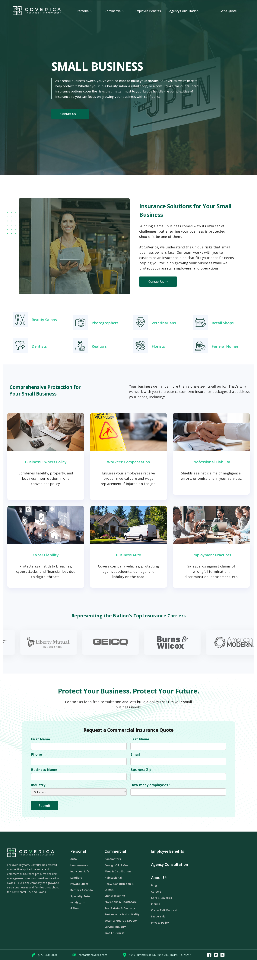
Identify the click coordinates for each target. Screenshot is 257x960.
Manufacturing (114, 895)
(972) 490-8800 (47, 955)
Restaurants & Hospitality (122, 914)
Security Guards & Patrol (121, 920)
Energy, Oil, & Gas (116, 865)
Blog (154, 885)
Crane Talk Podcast (164, 910)
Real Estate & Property (119, 908)
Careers (156, 891)
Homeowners (79, 865)
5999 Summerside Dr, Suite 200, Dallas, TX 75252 (160, 955)
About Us (159, 877)
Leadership (158, 916)
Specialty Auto (80, 896)
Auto (73, 859)
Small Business (114, 933)
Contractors (112, 859)
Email (135, 754)
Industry (38, 785)
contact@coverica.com (93, 955)
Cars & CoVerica (161, 898)
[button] (84, 11)
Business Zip (140, 769)
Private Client (79, 884)
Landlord (76, 877)
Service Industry (115, 927)
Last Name (139, 739)
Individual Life (79, 871)
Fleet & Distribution (117, 871)
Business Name (44, 769)
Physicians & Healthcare (120, 902)
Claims (155, 904)
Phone (36, 754)
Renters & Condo (81, 890)
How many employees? (150, 785)
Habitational (113, 877)
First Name (40, 739)
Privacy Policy (160, 922)
